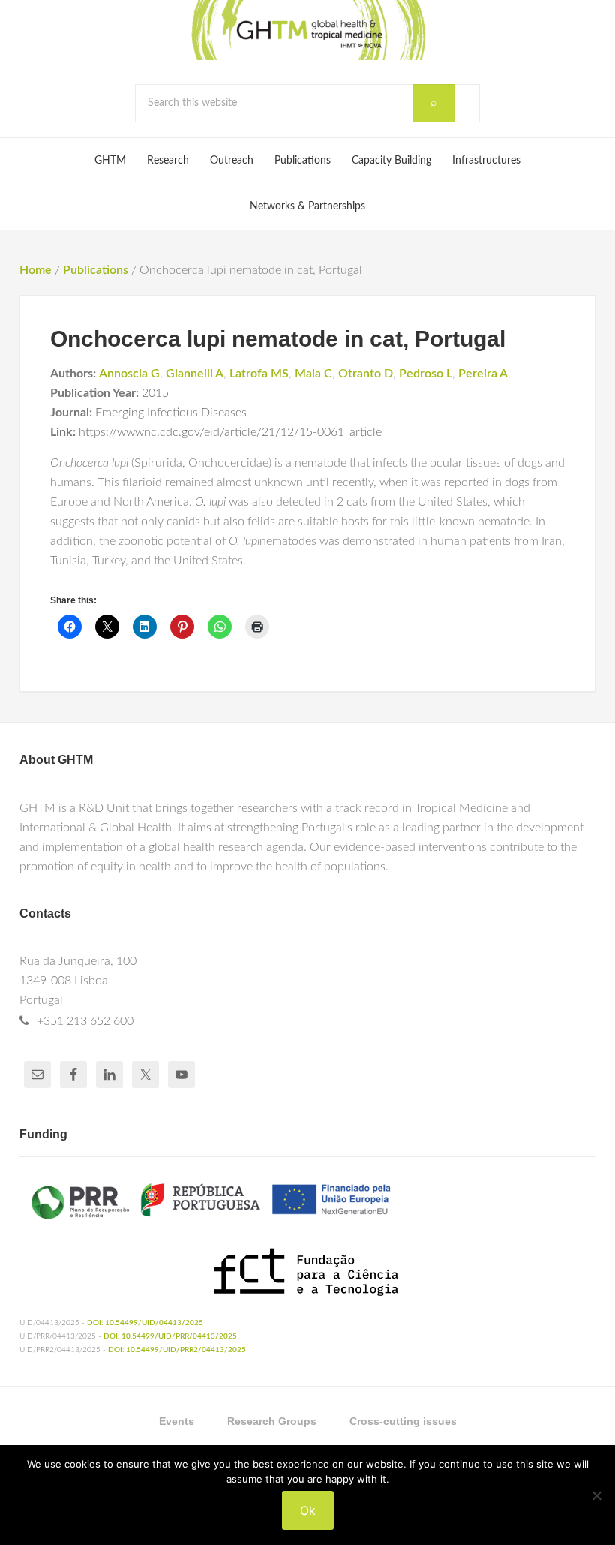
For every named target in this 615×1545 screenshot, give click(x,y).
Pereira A (483, 374)
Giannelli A (195, 374)
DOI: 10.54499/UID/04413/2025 (145, 1323)
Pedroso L (425, 374)
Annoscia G (129, 374)
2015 (155, 393)
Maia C (313, 374)
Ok (308, 1510)
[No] (596, 1495)
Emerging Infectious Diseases (171, 413)
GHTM (308, 30)
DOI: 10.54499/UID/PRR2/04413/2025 (177, 1350)
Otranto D (365, 374)
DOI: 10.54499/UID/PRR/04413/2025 (170, 1336)
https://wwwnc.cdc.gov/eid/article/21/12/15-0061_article (230, 432)
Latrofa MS (259, 374)
